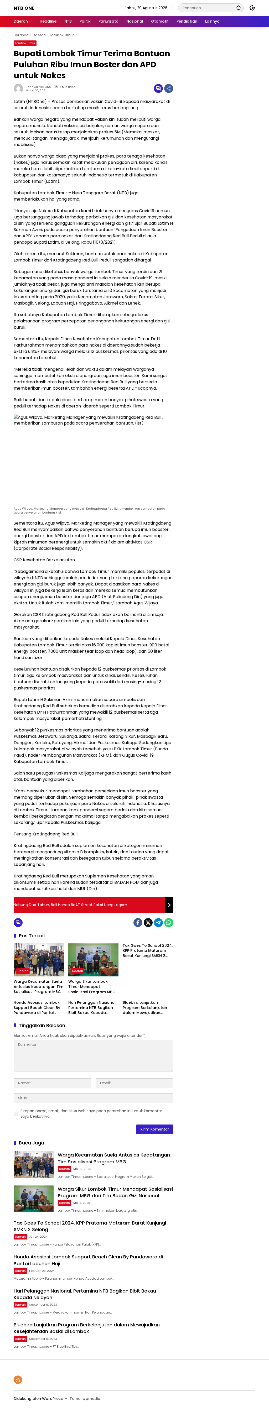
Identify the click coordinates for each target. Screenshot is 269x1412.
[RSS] (18, 1380)
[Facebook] (137, 922)
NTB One (24, 8)
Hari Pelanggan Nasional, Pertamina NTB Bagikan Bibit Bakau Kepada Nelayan (92, 1008)
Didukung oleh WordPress (38, 1398)
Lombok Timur (25, 43)
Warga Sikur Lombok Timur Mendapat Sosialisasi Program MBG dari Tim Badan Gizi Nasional (92, 987)
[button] (238, 7)
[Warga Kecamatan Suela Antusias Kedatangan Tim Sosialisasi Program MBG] (39, 959)
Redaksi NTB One (38, 87)
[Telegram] (158, 922)
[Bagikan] (168, 88)
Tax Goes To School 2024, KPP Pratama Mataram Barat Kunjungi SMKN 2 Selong (148, 951)
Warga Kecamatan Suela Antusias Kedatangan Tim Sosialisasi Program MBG (38, 986)
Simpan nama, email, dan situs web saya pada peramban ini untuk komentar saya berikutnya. (91, 1113)
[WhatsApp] (168, 922)
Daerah (23, 971)
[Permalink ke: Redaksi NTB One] (20, 88)
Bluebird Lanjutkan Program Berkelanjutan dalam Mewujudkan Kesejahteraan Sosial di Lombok (145, 1008)
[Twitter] (148, 922)
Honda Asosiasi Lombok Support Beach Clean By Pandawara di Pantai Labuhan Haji (37, 1008)
